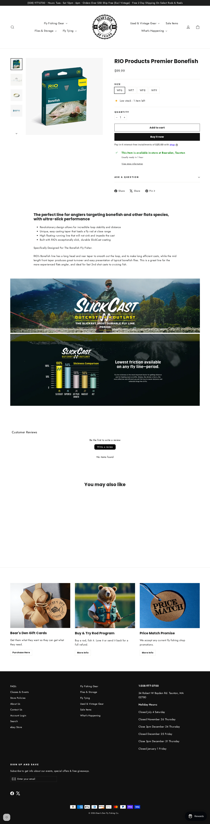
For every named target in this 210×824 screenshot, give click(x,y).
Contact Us (16, 709)
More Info (83, 652)
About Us (15, 704)
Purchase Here (21, 652)
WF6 (119, 90)
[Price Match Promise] (170, 605)
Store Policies (17, 698)
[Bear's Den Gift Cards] (40, 605)
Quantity (121, 112)
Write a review (105, 447)
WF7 (131, 90)
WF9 (154, 90)
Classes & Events (19, 692)
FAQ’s (13, 686)
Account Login (18, 715)
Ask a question (126, 177)
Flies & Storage (44, 31)
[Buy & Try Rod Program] (105, 605)
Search (14, 721)
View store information (132, 163)
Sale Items (172, 23)
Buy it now (157, 137)
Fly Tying (68, 31)
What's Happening (153, 31)
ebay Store (16, 727)
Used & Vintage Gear (143, 23)
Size (117, 84)
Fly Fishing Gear (54, 23)
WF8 (142, 90)
